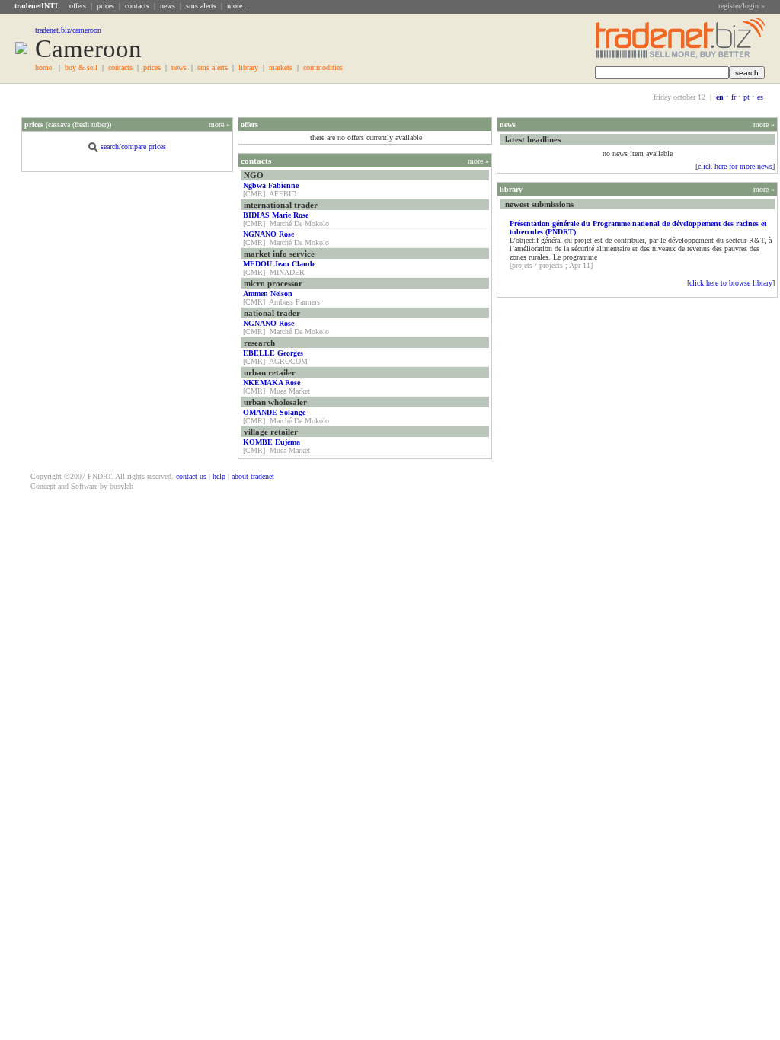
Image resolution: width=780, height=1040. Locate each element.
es (760, 97)
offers (77, 6)
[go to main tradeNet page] (680, 56)
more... (238, 6)
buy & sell (81, 67)
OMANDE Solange (274, 412)
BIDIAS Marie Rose (275, 215)
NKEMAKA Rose (271, 382)
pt (746, 97)
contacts (137, 6)
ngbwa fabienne (271, 185)
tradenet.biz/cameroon (68, 30)
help (219, 476)
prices (105, 6)
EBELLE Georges (273, 353)
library (248, 67)
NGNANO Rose (268, 234)
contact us (191, 476)
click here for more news (735, 166)
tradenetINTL (37, 6)
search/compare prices (133, 146)
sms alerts (201, 6)
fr (733, 97)
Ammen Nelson (267, 293)
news (167, 6)
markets (280, 67)
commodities (323, 67)
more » (219, 124)
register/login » (741, 6)
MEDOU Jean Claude (279, 264)
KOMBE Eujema (271, 442)
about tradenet (253, 476)
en (720, 97)
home (43, 67)
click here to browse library (730, 283)
